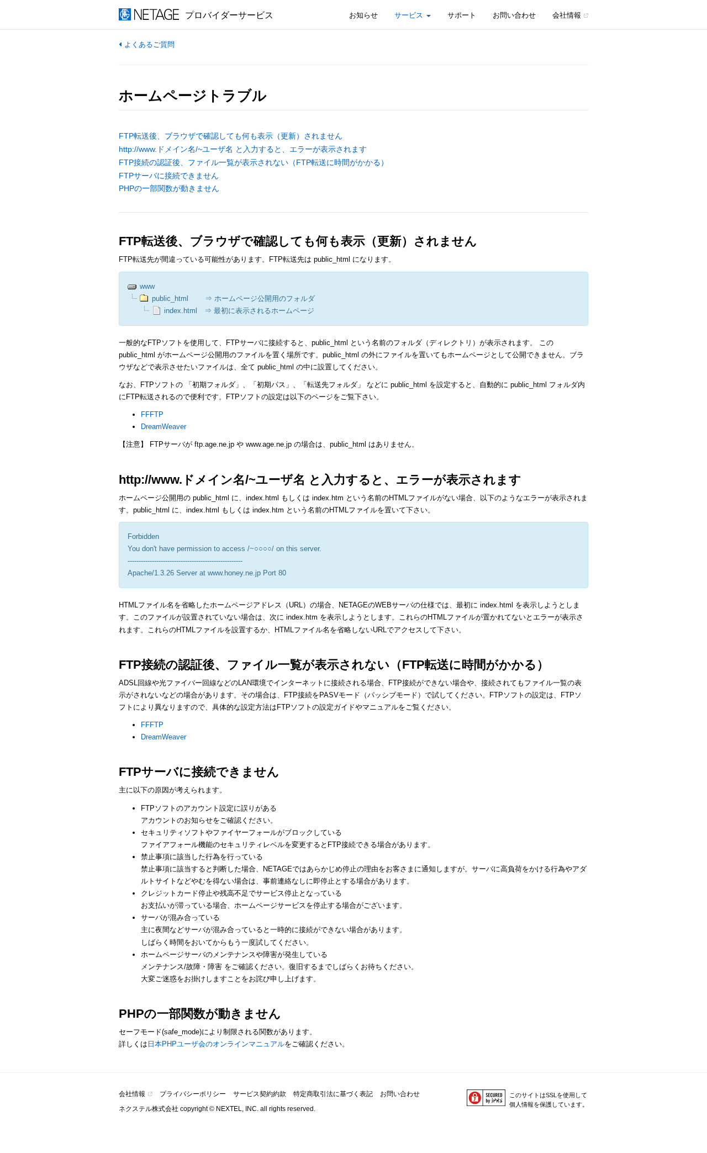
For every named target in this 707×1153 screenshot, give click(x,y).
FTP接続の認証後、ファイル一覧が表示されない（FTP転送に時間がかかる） (253, 162)
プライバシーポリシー (193, 1094)
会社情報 (566, 15)
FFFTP (152, 414)
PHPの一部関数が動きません (169, 188)
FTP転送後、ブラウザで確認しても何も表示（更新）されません (230, 135)
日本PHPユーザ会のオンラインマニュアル (215, 1044)
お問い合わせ (514, 15)
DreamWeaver (163, 426)
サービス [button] (409, 15)
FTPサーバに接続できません (169, 175)
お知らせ (363, 15)
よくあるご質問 (149, 44)
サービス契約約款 (259, 1094)
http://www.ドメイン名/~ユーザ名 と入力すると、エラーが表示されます (243, 149)
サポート (461, 15)
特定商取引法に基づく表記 (333, 1094)
